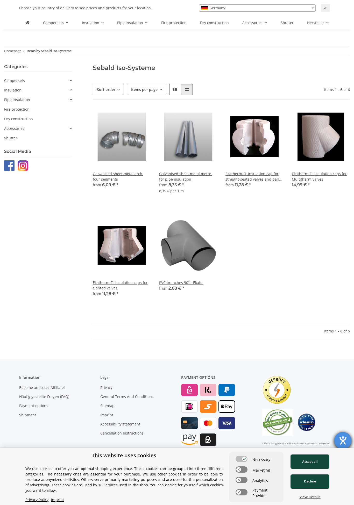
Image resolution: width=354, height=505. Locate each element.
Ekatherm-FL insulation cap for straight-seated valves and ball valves (252, 176)
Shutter (10, 138)
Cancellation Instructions (122, 433)
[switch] (241, 459)
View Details (310, 496)
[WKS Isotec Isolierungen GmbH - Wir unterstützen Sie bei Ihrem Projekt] (27, 23)
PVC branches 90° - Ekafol (181, 282)
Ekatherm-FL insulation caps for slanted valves (120, 285)
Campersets (14, 80)
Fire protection (17, 109)
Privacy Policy (36, 499)
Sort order (106, 89)
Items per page (144, 89)
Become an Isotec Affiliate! (42, 387)
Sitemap (107, 405)
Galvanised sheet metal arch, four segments (118, 176)
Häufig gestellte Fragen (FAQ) (44, 396)
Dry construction (18, 118)
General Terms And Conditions (127, 396)
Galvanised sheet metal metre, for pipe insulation (185, 176)
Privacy (106, 387)
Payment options (33, 405)
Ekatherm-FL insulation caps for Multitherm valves (319, 176)
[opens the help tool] (342, 440)
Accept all (310, 461)
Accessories (14, 128)
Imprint (106, 414)
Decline (310, 481)
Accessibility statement (120, 424)
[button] (175, 89)
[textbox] (257, 8)
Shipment (27, 414)
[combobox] (257, 8)
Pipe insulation (17, 99)
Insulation (13, 90)
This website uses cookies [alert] (124, 455)
